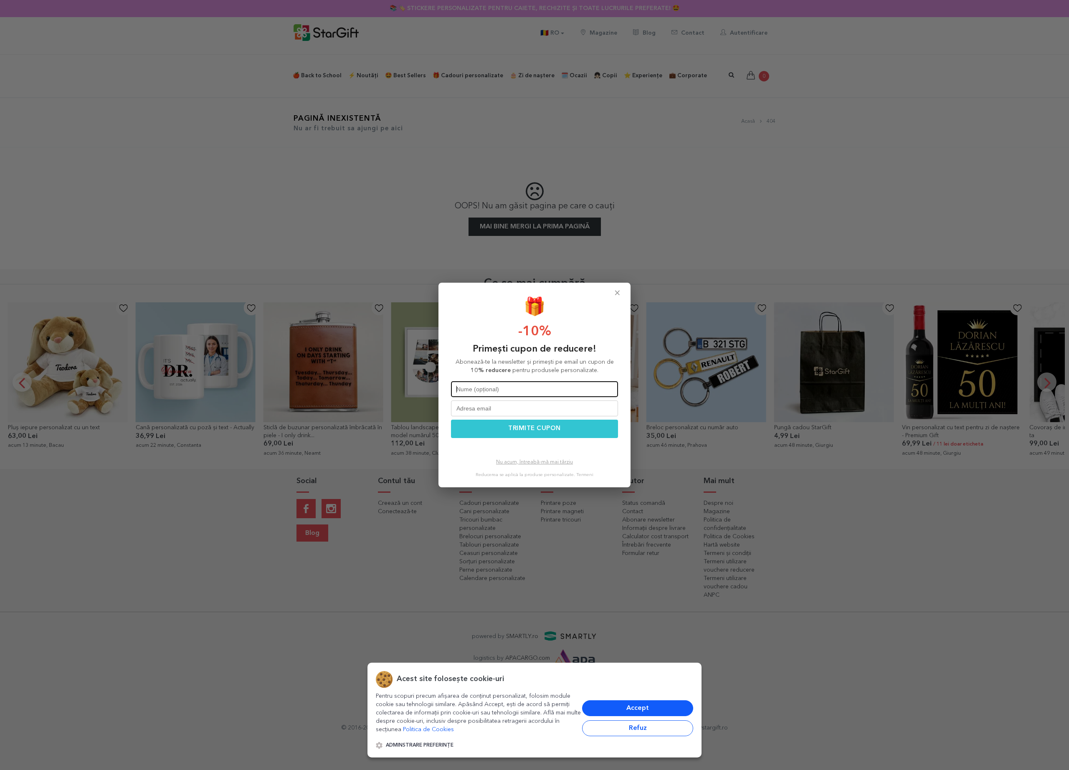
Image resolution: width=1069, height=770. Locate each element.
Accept (637, 708)
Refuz (638, 728)
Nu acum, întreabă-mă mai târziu (534, 462)
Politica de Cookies (428, 729)
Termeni (584, 475)
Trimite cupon (534, 429)
